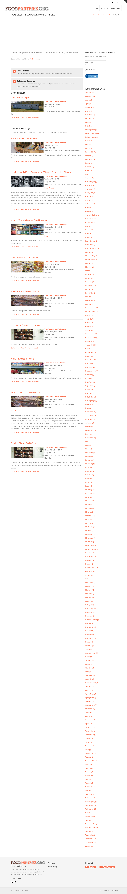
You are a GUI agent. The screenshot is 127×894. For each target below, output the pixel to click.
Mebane (89, 512)
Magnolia (89, 497)
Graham (89, 330)
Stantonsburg (91, 705)
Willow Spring (91, 801)
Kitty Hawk (90, 453)
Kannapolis (90, 427)
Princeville (90, 601)
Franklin (89, 297)
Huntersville (90, 412)
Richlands (90, 616)
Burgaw (89, 156)
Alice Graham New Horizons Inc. (26, 291)
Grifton (89, 349)
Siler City (89, 668)
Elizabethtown (91, 260)
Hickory (89, 378)
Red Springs (90, 608)
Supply (89, 716)
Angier (88, 100)
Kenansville (90, 430)
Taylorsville (90, 731)
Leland (88, 467)
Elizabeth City (91, 256)
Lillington (89, 475)
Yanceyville (90, 839)
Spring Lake (90, 698)
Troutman (89, 738)
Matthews (89, 505)
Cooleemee (90, 219)
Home (96, 8)
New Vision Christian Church (24, 257)
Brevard (89, 148)
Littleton (89, 482)
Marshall (89, 501)
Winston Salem (91, 824)
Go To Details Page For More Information (25, 118)
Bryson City (90, 152)
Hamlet (89, 356)
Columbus (90, 204)
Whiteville (90, 794)
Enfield (89, 271)
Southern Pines (91, 683)
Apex (88, 104)
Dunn (88, 234)
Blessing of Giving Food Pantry (25, 325)
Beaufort (89, 118)
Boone (88, 144)
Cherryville (90, 193)
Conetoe (89, 211)
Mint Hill (89, 523)
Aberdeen (89, 92)
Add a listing (115, 8)
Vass (88, 750)
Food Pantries (27, 9)
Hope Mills (90, 404)
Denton (89, 230)
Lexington (89, 471)
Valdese (89, 742)
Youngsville (90, 842)
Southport (89, 686)
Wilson (89, 813)
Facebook (15, 882)
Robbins (89, 623)
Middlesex (90, 516)
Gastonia (89, 319)
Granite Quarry (91, 337)
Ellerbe (89, 263)
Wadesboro (90, 753)
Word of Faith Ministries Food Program (29, 220)
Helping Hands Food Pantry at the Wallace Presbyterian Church (41, 172)
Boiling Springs (91, 137)
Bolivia (88, 141)
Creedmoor (90, 222)
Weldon (89, 779)
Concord (89, 208)
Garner (89, 315)
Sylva (88, 724)
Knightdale (90, 456)
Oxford (89, 579)
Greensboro (90, 341)
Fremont (89, 304)
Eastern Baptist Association (24, 138)
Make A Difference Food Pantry (25, 392)
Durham (89, 237)
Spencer (89, 690)
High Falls (90, 382)
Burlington (90, 159)
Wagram (89, 757)
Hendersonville (91, 371)
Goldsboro (90, 326)
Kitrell (88, 449)
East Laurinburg (92, 248)
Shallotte (89, 660)
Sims (88, 672)
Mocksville (90, 527)
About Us (104, 8)
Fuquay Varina (91, 308)
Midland (89, 519)
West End (90, 787)
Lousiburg (90, 493)
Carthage (89, 170)
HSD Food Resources (107, 867)
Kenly (88, 434)
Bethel (88, 126)
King (88, 441)
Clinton (89, 200)
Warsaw (89, 772)
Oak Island (90, 571)
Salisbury (89, 646)
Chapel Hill (90, 185)
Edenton (89, 252)
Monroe (89, 530)
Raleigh (89, 605)
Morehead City (91, 534)
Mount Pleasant (92, 549)
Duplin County (34, 59)
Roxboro (89, 642)
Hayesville (90, 363)
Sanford (89, 649)
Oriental (89, 575)
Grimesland (90, 352)
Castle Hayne (91, 182)
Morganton (90, 538)
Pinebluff (89, 586)
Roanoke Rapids (92, 620)
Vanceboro (90, 746)
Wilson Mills (90, 816)
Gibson (89, 323)
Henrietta (89, 375)
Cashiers (89, 178)
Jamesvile (90, 419)
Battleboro (90, 115)
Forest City (90, 293)
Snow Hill (89, 679)
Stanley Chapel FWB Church (24, 443)
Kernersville (90, 438)
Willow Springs (91, 805)
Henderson (90, 367)
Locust (88, 486)
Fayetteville (90, 285)
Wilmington (90, 809)
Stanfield (89, 701)
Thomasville (90, 735)
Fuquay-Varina (91, 311)
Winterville (90, 831)
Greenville (90, 345)
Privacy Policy (16, 878)
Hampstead (90, 360)
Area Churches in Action (22, 358)
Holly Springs (91, 401)
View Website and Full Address (55, 101)
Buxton (89, 163)
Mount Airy (90, 542)
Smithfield (90, 675)
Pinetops (89, 590)
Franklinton (90, 300)
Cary (88, 174)
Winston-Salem (91, 827)
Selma (88, 657)
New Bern (90, 553)
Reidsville (90, 612)
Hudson (89, 408)
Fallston (89, 278)
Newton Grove (91, 568)
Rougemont (90, 638)
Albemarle (90, 96)
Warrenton (90, 768)
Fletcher (89, 289)
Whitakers (90, 790)
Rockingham (90, 627)
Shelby (89, 664)
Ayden (88, 111)
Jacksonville (90, 415)
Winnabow (90, 820)
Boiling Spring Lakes (93, 133)
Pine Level (90, 582)
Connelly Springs (92, 215)
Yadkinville (90, 835)
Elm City (89, 267)
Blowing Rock (91, 130)
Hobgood (89, 393)
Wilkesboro (90, 798)
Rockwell (89, 631)
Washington (90, 776)
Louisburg (90, 490)
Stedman (89, 712)
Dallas (88, 226)
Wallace (89, 764)
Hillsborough (90, 389)
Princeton (89, 597)
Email (46, 188)
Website (51, 188)
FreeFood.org (90, 867)
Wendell (89, 783)
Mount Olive (90, 545)
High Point (90, 386)
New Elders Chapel (20, 97)
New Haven (90, 556)
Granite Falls (91, 334)
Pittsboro (89, 594)
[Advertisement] (63, 32)
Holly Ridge (90, 397)
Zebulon (89, 846)
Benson (89, 122)
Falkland (89, 274)
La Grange (90, 460)
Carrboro (89, 167)
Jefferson (89, 423)
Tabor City (90, 727)
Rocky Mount (91, 634)
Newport (89, 564)
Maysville (89, 508)
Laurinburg (90, 464)
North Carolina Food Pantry (105, 14)
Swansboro (90, 720)
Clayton (89, 196)
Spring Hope (90, 694)
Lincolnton (90, 479)
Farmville (89, 282)
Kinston (89, 445)
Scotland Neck (91, 653)
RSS (12, 882)
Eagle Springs (91, 241)
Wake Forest (91, 761)
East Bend (90, 245)
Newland (89, 560)
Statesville (90, 709)
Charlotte (90, 189)
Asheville (89, 107)
